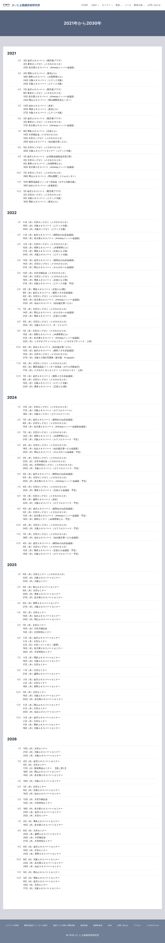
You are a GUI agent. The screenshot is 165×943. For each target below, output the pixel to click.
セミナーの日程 (12, 925)
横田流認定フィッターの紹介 (36, 925)
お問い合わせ (154, 5)
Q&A (110, 925)
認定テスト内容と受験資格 (64, 925)
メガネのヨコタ (152, 925)
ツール (128, 5)
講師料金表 (97, 925)
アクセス (137, 925)
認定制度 (84, 925)
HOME (84, 5)
